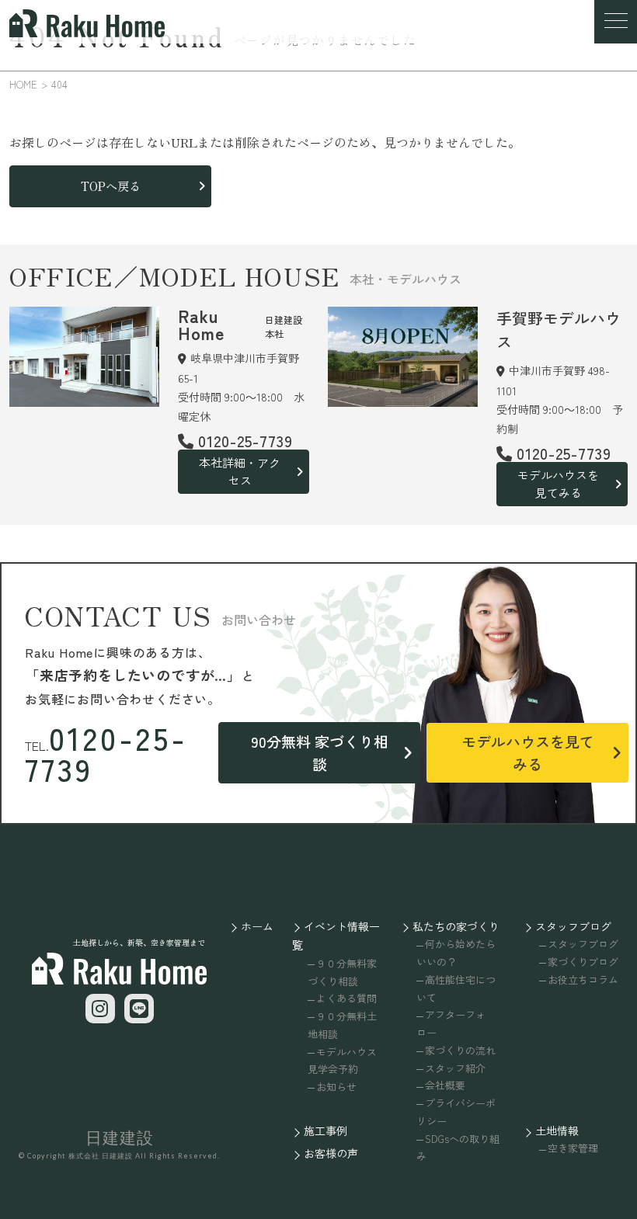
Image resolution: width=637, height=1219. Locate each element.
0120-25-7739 (106, 753)
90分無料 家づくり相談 (319, 752)
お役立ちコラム (583, 979)
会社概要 (445, 1085)
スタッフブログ (573, 926)
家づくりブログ (583, 961)
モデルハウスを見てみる (558, 484)
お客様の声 (331, 1153)
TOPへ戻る (111, 186)
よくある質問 (346, 998)
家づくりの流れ (460, 1050)
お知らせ (336, 1086)
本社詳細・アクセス (239, 471)
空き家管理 (573, 1148)
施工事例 (325, 1130)
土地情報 (557, 1130)
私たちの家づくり (456, 926)
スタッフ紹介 (455, 1068)
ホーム (257, 926)
